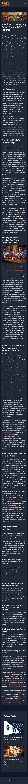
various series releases (13, 511)
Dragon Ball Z (7, 742)
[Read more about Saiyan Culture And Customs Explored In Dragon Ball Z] (14, 728)
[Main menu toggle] (25, 3)
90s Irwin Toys (8, 674)
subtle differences (17, 499)
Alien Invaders (19, 270)
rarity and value (8, 432)
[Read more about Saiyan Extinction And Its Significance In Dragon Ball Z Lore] (14, 751)
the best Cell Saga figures (17, 684)
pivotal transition (20, 200)
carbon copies (12, 150)
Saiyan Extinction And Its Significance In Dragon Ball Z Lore (13, 762)
